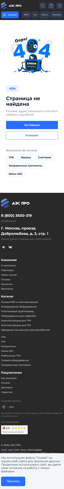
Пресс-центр (9, 274)
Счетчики (44, 157)
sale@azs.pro (8, 220)
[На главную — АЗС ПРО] (11, 5)
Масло (44, 14)
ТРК (11, 157)
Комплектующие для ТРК (16, 320)
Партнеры (7, 270)
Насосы (26, 157)
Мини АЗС (15, 173)
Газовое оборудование (15, 360)
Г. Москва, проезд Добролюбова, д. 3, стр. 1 (24, 231)
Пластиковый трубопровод (17, 311)
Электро (56, 14)
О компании (8, 265)
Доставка (6, 387)
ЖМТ (26, 14)
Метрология (8, 346)
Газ (35, 14)
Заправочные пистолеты (25, 165)
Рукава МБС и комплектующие (19, 301)
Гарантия (6, 392)
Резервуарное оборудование (19, 306)
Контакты (6, 284)
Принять (13, 481)
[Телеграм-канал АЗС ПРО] (3, 247)
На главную (32, 125)
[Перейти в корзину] (51, 5)
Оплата (5, 382)
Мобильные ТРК (11, 355)
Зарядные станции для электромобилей (25, 329)
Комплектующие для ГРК (16, 325)
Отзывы (5, 279)
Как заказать (9, 378)
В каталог (32, 135)
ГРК (3, 341)
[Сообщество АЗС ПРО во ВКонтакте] (10, 247)
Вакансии (7, 288)
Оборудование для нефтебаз (18, 315)
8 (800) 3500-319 (16, 215)
